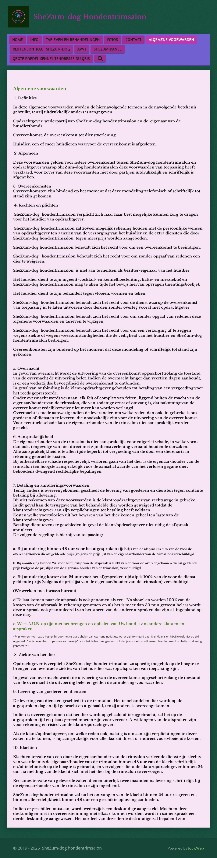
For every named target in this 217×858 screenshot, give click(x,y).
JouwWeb (196, 848)
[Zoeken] (100, 58)
